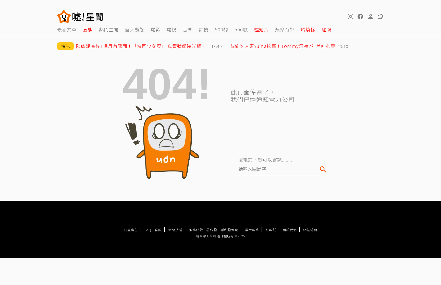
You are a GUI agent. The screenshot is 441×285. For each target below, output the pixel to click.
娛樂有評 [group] (285, 29)
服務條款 (196, 229)
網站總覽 (310, 229)
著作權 (211, 229)
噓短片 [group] (261, 29)
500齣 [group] (221, 29)
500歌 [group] (241, 29)
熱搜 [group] (204, 29)
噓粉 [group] (327, 29)
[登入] (371, 17)
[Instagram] (350, 17)
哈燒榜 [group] (308, 29)
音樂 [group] (187, 29)
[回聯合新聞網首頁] (64, 16)
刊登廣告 (131, 229)
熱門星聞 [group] (108, 29)
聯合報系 (252, 229)
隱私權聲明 (229, 229)
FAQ (147, 229)
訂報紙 (270, 229)
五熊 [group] (88, 29)
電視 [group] (171, 29)
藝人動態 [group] (134, 29)
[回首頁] (87, 16)
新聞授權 (175, 229)
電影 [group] (155, 29)
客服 (158, 229)
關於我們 (290, 229)
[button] (360, 17)
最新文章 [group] (67, 29)
